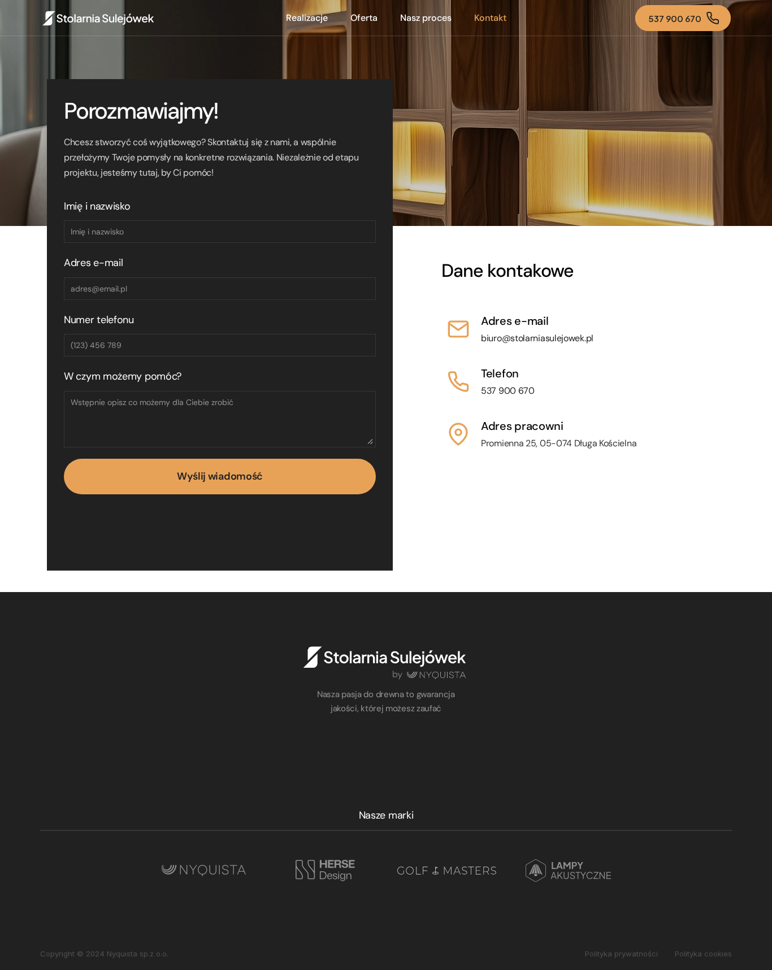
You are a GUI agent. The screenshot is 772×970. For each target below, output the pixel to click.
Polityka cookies (703, 953)
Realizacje (307, 18)
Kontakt (490, 18)
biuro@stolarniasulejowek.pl (537, 338)
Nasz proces (426, 18)
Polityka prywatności (621, 953)
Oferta (364, 18)
